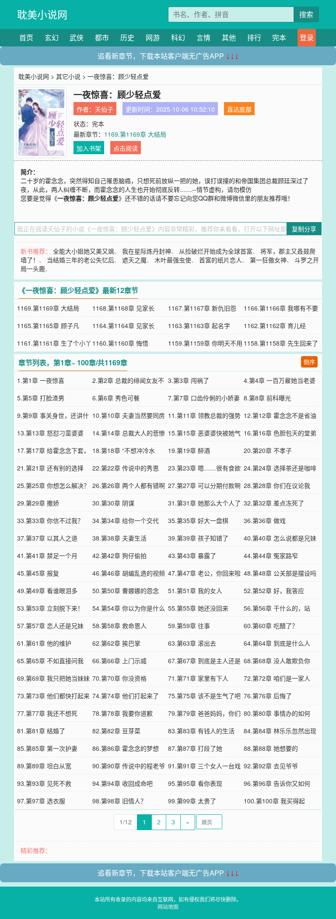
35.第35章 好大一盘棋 (198, 520)
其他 (229, 37)
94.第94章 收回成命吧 (122, 783)
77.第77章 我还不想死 (47, 713)
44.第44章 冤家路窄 (271, 555)
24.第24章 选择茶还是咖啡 (280, 467)
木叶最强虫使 (172, 259)
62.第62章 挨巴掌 (116, 643)
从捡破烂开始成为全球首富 (215, 251)
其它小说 (68, 76)
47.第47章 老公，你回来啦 (204, 573)
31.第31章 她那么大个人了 (204, 502)
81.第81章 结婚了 (41, 730)
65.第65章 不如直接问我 (50, 660)
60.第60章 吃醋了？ (271, 625)
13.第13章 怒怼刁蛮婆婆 (50, 432)
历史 (127, 37)
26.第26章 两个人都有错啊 (128, 485)
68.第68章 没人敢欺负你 (277, 660)
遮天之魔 (134, 259)
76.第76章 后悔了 (268, 695)
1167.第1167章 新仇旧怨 (202, 308)
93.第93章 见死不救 (44, 783)
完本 (279, 37)
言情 (203, 37)
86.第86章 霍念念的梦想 (125, 748)
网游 (153, 37)
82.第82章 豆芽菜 (116, 730)
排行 (254, 37)
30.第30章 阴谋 (113, 502)
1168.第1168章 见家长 (123, 308)
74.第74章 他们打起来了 (125, 695)
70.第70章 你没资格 (119, 678)
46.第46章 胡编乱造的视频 (128, 573)
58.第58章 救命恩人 (119, 625)
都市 (102, 37)
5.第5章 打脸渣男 (40, 397)
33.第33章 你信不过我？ (50, 520)
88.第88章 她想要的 (271, 748)
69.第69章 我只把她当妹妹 (53, 678)
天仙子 (104, 109)
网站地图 (168, 906)
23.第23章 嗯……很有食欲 (204, 467)
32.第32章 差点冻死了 (274, 502)
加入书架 (89, 148)
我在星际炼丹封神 (146, 251)
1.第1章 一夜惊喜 (40, 380)
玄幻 (52, 37)
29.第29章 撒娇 (38, 502)
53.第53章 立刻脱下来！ (50, 608)
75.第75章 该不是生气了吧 (204, 695)
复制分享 (304, 228)
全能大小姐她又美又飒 (83, 251)
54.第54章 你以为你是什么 (128, 608)
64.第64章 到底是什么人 (277, 643)
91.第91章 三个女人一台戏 (204, 765)
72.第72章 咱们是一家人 (277, 678)
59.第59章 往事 (189, 625)
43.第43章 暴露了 (192, 555)
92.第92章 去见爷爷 (271, 765)
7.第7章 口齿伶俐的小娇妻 (204, 397)
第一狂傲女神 (268, 259)
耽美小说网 (42, 14)
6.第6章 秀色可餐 (116, 397)
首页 (26, 37)
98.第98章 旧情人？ (119, 800)
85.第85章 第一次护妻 (47, 748)
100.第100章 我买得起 (274, 800)
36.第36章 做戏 (265, 520)
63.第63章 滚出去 (192, 643)
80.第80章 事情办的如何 (277, 713)
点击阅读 (125, 148)
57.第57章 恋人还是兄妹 (50, 625)
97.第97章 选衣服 (41, 800)
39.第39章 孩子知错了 (198, 538)
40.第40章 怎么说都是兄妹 (280, 538)
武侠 (77, 37)
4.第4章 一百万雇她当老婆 (279, 380)
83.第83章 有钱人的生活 (201, 730)
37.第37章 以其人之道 (47, 538)
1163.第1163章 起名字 (199, 325)
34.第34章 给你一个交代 (125, 520)
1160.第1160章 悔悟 (120, 343)
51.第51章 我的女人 (195, 590)
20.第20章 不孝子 (268, 450)
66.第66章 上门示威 (119, 660)
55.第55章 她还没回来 (198, 608)
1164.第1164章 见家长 (123, 325)
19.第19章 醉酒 (189, 450)
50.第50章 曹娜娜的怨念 (125, 590)
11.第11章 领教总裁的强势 (204, 415)
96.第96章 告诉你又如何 (277, 783)
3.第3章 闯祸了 (188, 380)
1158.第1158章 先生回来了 (281, 343)
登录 (307, 37)
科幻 (178, 37)
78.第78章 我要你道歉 (122, 713)
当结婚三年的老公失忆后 (80, 259)
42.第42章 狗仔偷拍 (119, 555)
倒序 (309, 361)
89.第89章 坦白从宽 (44, 765)
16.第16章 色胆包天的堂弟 (280, 432)
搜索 (306, 14)
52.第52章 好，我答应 (274, 590)
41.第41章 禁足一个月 (47, 555)
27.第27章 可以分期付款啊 (204, 485)
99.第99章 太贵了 (192, 800)
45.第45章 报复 (38, 573)
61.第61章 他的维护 (44, 643)
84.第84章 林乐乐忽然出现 (280, 730)
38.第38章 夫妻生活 (119, 538)
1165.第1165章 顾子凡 (48, 325)
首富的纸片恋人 (220, 259)
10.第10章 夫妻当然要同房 (128, 415)
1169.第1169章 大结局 (135, 134)
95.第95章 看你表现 (195, 783)
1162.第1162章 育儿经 (275, 325)
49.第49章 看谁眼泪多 (47, 590)
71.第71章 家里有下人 (198, 678)
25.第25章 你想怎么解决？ (53, 485)
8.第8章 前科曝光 (267, 397)
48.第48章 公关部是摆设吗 (280, 573)
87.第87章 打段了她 (195, 748)
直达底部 (239, 109)
